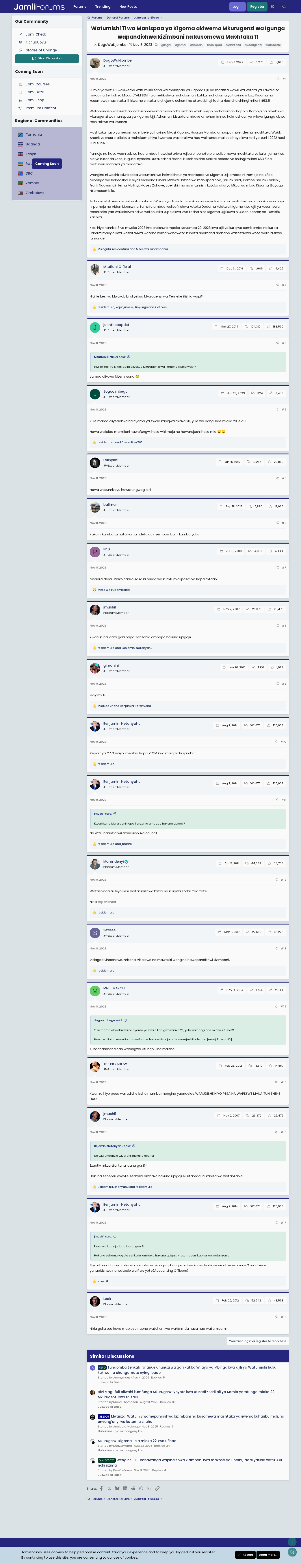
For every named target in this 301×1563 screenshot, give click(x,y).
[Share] (278, 79)
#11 (283, 800)
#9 (284, 684)
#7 (284, 567)
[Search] (284, 6)
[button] (272, 6)
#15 (283, 1082)
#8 (284, 625)
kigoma (180, 45)
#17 (283, 1222)
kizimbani (196, 45)
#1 (284, 79)
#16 (283, 1132)
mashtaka (233, 45)
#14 (283, 1006)
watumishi (273, 45)
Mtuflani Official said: (110, 357)
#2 (284, 285)
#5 (284, 478)
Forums (79, 6)
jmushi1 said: (103, 814)
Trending (103, 6)
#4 (284, 409)
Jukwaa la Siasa (109, 1382)
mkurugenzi (253, 45)
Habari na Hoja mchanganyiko (120, 1431)
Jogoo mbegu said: (108, 1020)
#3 (284, 343)
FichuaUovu (36, 42)
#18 (283, 1317)
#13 (283, 948)
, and (133, 249)
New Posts (128, 6)
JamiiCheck (36, 34)
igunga (165, 45)
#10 (283, 742)
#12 (283, 880)
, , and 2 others (132, 307)
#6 (284, 523)
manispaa (214, 45)
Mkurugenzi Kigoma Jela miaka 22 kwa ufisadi (137, 1441)
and (120, 442)
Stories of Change (41, 50)
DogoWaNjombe (112, 44)
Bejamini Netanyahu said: (112, 1146)
